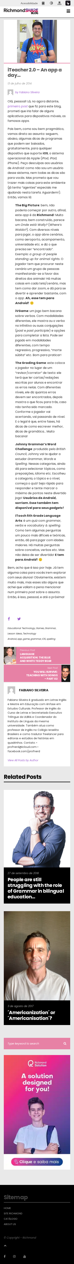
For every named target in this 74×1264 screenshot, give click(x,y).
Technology (29, 633)
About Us (10, 1224)
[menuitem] (43, 3)
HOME (7, 1208)
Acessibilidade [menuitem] (29, 3)
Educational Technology (21, 628)
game (26, 639)
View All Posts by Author (23, 760)
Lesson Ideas (15, 633)
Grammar (50, 628)
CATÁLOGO (10, 1219)
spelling (51, 639)
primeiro (18, 106)
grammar (36, 639)
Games (40, 628)
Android (12, 639)
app (19, 639)
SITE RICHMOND (13, 1213)
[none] (51, 3)
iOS (44, 639)
